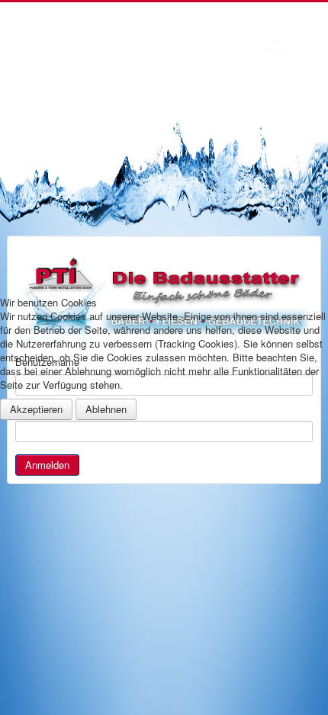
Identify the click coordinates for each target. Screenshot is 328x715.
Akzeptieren (36, 409)
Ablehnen (106, 409)
